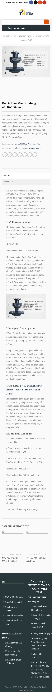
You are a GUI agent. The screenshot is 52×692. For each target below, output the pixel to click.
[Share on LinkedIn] (34, 154)
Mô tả (7, 176)
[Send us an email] (36, 2)
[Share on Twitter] (14, 154)
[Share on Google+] (29, 154)
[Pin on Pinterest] (24, 154)
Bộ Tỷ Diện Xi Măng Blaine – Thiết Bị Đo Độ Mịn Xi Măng (24, 389)
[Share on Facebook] (9, 154)
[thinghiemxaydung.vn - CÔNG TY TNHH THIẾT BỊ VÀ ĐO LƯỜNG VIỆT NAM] (26, 12)
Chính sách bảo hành (14, 615)
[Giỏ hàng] (48, 12)
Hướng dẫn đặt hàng (14, 597)
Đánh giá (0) (10, 182)
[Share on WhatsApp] (4, 154)
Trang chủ (9, 36)
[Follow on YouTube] (44, 2)
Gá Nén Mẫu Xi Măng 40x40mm (36, 559)
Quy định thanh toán (14, 602)
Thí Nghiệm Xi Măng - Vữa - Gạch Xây (25, 144)
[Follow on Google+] (40, 2)
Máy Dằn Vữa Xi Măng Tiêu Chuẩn (10, 559)
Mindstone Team (26, 690)
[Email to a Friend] (19, 154)
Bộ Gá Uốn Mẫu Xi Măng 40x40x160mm (24, 148)
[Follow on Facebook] (31, 2)
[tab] (26, 176)
